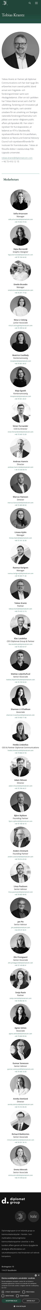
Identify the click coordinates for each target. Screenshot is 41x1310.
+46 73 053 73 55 (20, 222)
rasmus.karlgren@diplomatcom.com (20, 573)
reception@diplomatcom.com (20, 361)
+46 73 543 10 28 (20, 434)
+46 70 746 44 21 (20, 788)
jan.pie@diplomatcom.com (20, 927)
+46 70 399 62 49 (20, 328)
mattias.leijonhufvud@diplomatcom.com (20, 680)
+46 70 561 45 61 (20, 363)
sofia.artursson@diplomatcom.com (20, 219)
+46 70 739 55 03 (20, 682)
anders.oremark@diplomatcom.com (20, 857)
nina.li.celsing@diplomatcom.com (20, 326)
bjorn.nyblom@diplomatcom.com (20, 821)
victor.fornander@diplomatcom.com (20, 432)
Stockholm (12, 1270)
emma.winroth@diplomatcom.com (20, 1175)
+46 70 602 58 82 (20, 894)
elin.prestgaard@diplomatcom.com (20, 963)
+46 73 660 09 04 (20, 1036)
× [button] (38, 1275)
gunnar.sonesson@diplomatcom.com (20, 1069)
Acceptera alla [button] (11, 1301)
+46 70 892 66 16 (20, 1001)
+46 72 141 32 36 (20, 540)
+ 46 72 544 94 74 (20, 470)
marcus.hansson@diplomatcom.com (20, 503)
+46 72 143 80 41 (20, 965)
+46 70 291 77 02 (20, 293)
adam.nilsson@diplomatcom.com (20, 786)
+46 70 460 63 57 (20, 647)
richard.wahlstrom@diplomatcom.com (20, 1140)
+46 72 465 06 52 (20, 505)
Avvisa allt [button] (31, 1301)
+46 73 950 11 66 (20, 718)
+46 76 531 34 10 (20, 1142)
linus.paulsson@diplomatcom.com (20, 892)
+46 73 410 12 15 (20, 611)
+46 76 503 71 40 (20, 576)
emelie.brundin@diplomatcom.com (20, 290)
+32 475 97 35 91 (20, 930)
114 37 (4, 1270)
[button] (20, 1306)
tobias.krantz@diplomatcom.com (17, 158)
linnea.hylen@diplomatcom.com (20, 538)
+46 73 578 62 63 (20, 1178)
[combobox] (36, 1275)
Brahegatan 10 (8, 1266)
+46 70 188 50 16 (20, 824)
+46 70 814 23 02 (20, 859)
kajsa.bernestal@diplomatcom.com (20, 255)
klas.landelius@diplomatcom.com (20, 644)
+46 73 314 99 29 (20, 1107)
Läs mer (4, 1288)
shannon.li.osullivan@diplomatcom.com (20, 715)
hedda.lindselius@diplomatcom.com (20, 750)
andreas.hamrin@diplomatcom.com (20, 467)
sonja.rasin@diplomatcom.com (20, 998)
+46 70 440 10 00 (20, 1072)
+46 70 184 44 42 (20, 257)
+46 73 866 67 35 (20, 753)
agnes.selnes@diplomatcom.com (20, 1034)
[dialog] (20, 1291)
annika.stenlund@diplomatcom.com (20, 1104)
